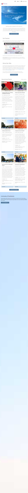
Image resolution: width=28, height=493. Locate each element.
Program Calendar (24, 1)
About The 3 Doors (14, 33)
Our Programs (14, 74)
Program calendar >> (24, 79)
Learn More (3, 118)
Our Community (5, 202)
